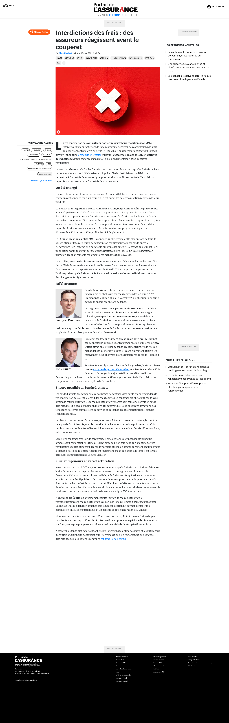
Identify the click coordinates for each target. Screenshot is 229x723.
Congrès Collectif (194, 660)
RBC (58, 63)
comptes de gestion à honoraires (111, 369)
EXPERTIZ (104, 58)
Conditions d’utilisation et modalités (27, 671)
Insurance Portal (31, 680)
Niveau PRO (120, 660)
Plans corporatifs (159, 666)
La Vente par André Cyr (123, 675)
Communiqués (158, 660)
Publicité (156, 669)
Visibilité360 (157, 663)
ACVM (59, 58)
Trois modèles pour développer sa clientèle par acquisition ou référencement (187, 387)
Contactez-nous (20, 669)
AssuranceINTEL (158, 672)
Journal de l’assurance (123, 669)
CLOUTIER (69, 58)
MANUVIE (149, 58)
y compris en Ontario (89, 155)
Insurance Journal (122, 681)
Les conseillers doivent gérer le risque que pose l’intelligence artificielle (189, 78)
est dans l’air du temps (113, 538)
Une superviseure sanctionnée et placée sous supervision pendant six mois (188, 67)
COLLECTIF (131, 15)
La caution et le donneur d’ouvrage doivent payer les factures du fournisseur (187, 55)
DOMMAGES (101, 15)
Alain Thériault (65, 53)
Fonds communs (118, 58)
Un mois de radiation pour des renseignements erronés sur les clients (189, 377)
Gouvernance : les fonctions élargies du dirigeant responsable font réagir (188, 369)
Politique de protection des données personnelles (32, 673)
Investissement (135, 58)
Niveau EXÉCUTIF (121, 663)
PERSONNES (116, 15)
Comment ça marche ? (41, 181)
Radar (118, 672)
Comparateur (120, 666)
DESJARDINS (91, 58)
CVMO (80, 58)
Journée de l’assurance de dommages (201, 663)
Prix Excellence (193, 666)
